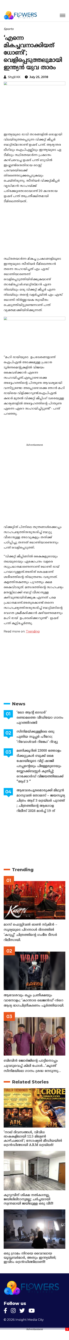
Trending (33, 631)
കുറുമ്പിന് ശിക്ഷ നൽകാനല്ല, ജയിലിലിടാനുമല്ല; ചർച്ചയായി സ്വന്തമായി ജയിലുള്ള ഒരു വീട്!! (28, 1199)
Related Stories (30, 1082)
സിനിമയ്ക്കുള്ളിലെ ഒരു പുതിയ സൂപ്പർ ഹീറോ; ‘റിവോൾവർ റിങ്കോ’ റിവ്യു (37, 737)
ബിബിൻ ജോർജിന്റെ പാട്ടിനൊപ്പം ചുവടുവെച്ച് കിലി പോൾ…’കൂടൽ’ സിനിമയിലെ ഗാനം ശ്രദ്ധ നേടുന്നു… (32, 1066)
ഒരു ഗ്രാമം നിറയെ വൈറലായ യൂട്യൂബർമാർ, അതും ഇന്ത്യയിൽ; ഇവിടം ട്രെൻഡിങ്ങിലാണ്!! (30, 1257)
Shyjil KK (14, 77)
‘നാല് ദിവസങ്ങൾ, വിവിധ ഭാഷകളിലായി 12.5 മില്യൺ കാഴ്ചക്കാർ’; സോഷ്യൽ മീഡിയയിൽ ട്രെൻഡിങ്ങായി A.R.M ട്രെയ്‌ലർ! (33, 1138)
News (18, 703)
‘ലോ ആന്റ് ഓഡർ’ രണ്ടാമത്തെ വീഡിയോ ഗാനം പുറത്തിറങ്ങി (40, 717)
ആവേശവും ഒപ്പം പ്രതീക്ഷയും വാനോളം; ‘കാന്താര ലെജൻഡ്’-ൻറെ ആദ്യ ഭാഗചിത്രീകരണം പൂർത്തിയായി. (34, 1000)
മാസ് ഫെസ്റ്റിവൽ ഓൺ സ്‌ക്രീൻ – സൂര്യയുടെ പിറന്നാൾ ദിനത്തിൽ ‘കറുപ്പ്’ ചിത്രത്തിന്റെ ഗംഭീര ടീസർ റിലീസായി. (30, 932)
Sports (8, 29)
